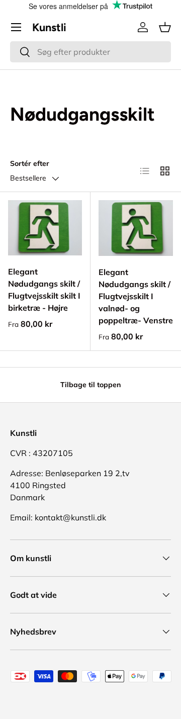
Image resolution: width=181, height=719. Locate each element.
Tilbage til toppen (90, 384)
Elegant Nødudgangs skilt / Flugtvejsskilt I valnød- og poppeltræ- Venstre (136, 296)
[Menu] (16, 27)
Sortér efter (29, 163)
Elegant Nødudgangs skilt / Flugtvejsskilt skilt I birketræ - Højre (44, 289)
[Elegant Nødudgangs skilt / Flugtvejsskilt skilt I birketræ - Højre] (45, 227)
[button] (165, 27)
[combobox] (90, 51)
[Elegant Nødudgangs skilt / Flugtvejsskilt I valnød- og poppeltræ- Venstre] (136, 228)
